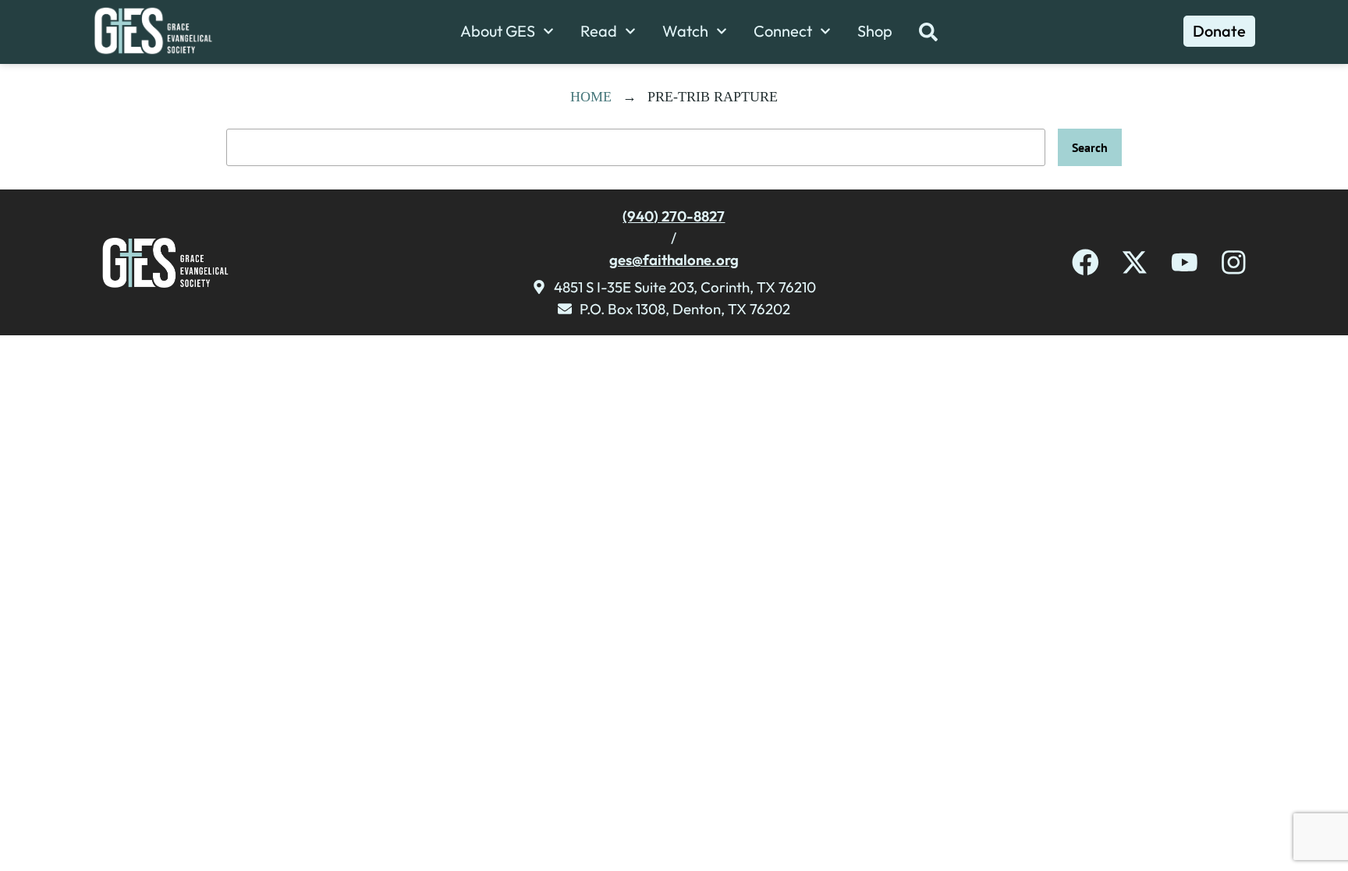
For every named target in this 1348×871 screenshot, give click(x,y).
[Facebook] (1085, 262)
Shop (874, 31)
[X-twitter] (1134, 262)
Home (591, 96)
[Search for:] (635, 147)
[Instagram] (1233, 262)
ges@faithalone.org (674, 259)
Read (598, 31)
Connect (783, 31)
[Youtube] (1184, 262)
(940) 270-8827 (674, 216)
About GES (497, 31)
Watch (685, 31)
